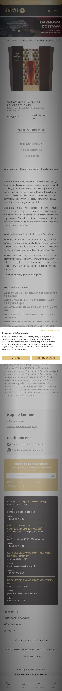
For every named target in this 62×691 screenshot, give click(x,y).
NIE (37, 354)
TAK (25, 354)
